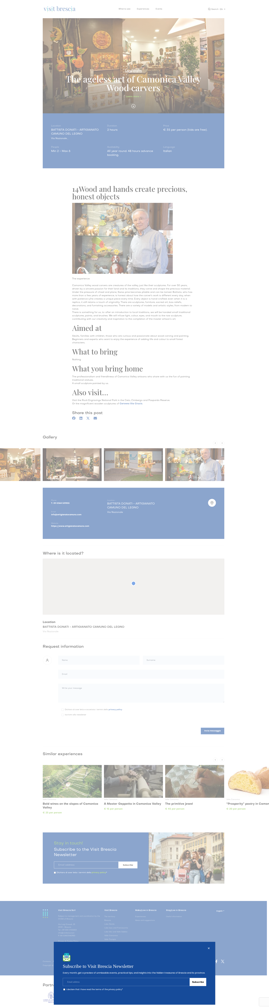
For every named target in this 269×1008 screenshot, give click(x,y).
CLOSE (209, 948)
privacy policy (115, 989)
